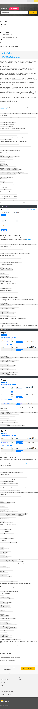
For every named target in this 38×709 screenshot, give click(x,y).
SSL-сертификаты (7, 40)
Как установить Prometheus (7, 53)
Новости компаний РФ (4, 692)
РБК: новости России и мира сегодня (7, 691)
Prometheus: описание (6, 52)
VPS (1, 688)
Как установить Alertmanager (7, 56)
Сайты (4, 27)
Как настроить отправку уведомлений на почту (11, 57)
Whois (20, 679)
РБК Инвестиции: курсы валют (6, 694)
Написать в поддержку (27, 668)
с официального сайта (29, 239)
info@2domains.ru (7, 705)
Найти (33, 12)
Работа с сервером (6, 35)
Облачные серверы (4, 686)
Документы (3, 682)
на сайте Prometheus (25, 88)
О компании (3, 680)
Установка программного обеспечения (10, 37)
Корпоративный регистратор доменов (7, 689)
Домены (5, 21)
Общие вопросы (6, 42)
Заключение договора (8, 29)
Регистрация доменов (4, 679)
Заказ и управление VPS (7, 34)
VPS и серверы (6, 32)
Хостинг (5, 24)
